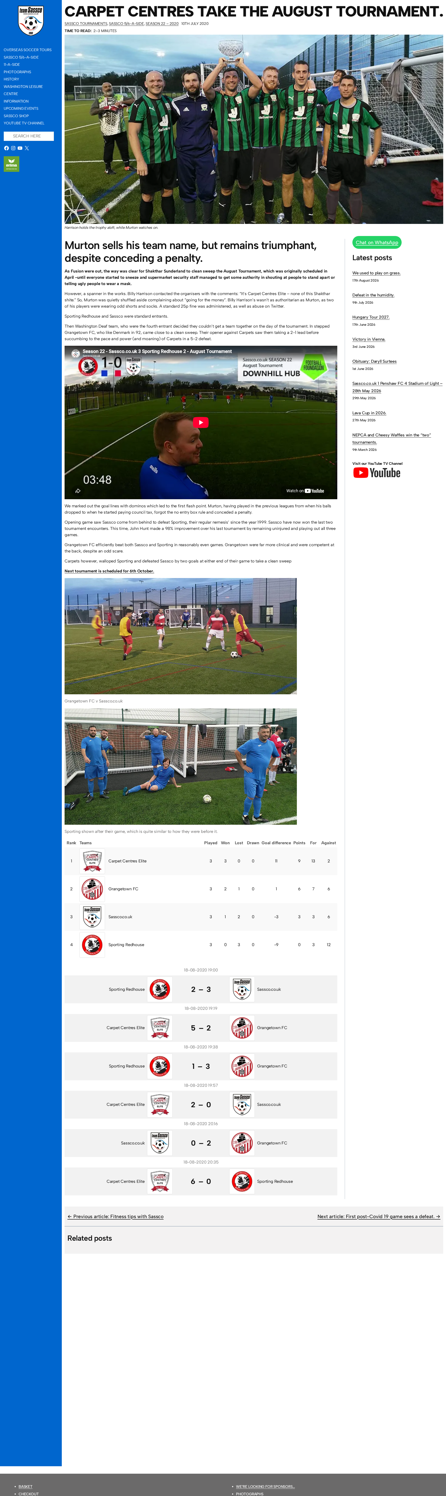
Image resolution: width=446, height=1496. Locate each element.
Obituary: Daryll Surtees (374, 361)
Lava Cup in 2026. (369, 413)
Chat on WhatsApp (377, 242)
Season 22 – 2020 (162, 23)
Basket (26, 1486)
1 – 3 (201, 1066)
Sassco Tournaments (86, 23)
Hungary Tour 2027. (371, 317)
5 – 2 (201, 1028)
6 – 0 (201, 1181)
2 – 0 (201, 1104)
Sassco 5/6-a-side (126, 23)
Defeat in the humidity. (373, 295)
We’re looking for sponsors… (265, 1486)
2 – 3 (201, 989)
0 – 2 (201, 1143)
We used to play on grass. (376, 273)
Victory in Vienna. (368, 339)
